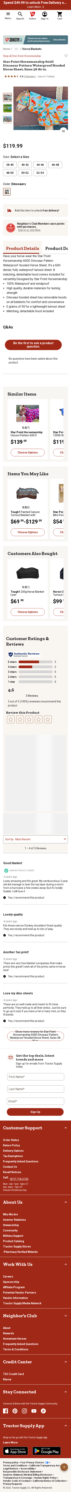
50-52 (25, 172)
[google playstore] (47, 1451)
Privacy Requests (12, 1484)
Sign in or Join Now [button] (29, 230)
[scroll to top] (64, 1467)
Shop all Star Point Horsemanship (22, 55)
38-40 (9, 164)
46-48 (55, 164)
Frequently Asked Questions (20, 1161)
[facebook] (5, 1411)
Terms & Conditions (15, 1349)
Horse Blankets (32, 48)
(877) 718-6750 (19, 1179)
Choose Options (28, 452)
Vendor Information (15, 1297)
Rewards (8, 1333)
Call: (6, 1177)
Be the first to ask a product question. (33, 344)
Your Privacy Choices (32, 1462)
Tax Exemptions (13, 1156)
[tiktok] (43, 1411)
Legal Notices (10, 1469)
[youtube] (33, 1411)
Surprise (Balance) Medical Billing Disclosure (27, 1475)
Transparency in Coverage (17, 1478)
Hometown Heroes (15, 1338)
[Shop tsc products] (35, 39)
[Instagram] (24, 1411)
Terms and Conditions (15, 1465)
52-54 (40, 172)
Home (6, 48)
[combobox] (39, 839)
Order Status (11, 1140)
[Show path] (16, 48)
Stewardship (11, 1225)
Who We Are (10, 1214)
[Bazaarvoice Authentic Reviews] (24, 654)
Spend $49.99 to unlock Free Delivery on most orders (35, 3)
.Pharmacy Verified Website (20, 1251)
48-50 (9, 172)
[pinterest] (14, 1411)
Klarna (7, 1379)
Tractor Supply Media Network (22, 1303)
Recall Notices (12, 1172)
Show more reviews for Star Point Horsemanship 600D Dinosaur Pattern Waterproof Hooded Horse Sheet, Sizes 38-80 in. (35, 1036)
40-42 (25, 164)
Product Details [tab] (22, 248)
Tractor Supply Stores (17, 1246)
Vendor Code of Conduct (16, 1481)
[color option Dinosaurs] (7, 192)
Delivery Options (13, 1150)
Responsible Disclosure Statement (22, 1472)
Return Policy (11, 1145)
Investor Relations (14, 1219)
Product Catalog (13, 1241)
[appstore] (15, 1451)
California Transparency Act (44, 1465)
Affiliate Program (14, 1287)
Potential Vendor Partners (19, 1292)
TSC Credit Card (13, 1374)
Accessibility (27, 1469)
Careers (8, 1276)
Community (10, 1230)
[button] (43, 7)
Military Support (13, 1235)
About (6, 1327)
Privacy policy (10, 1462)
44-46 (40, 164)
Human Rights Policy (45, 1478)
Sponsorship (11, 1281)
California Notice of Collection (49, 1481)
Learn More (34, 6)
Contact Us (10, 1166)
